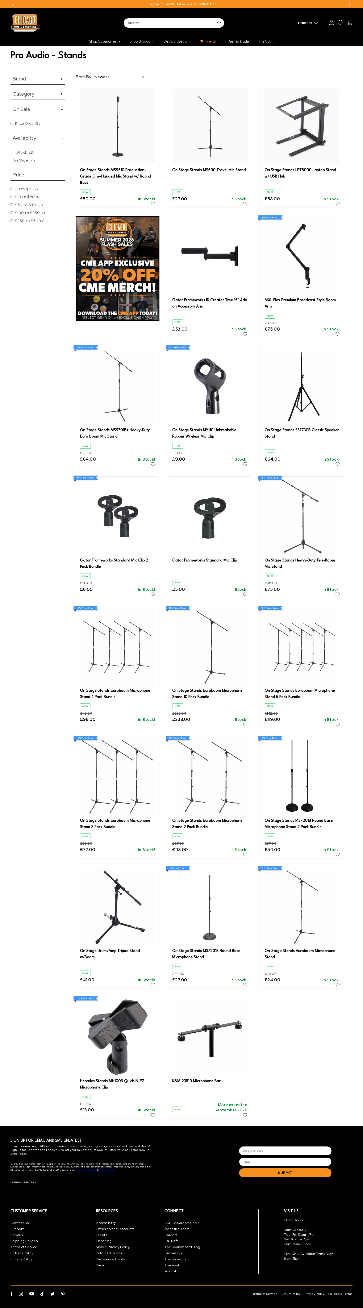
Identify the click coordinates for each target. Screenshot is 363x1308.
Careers (170, 1235)
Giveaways (173, 1253)
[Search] (219, 23)
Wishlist (170, 1271)
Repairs (17, 1235)
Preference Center (111, 1259)
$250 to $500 (30, 220)
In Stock (23, 152)
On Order (24, 160)
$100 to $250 (30, 212)
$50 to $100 (29, 204)
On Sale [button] (38, 109)
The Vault (172, 1265)
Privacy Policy (106, 1170)
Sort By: (84, 77)
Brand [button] (38, 78)
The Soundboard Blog (182, 1247)
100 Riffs (171, 1241)
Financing (104, 1241)
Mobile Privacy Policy (113, 1247)
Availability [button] (38, 138)
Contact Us (20, 1223)
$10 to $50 (28, 196)
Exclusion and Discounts (115, 1229)
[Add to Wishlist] (153, 204)
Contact (305, 23)
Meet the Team (176, 1229)
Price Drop (27, 123)
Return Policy (290, 1294)
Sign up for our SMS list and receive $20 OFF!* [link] (181, 4)
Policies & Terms (109, 1253)
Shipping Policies (24, 1241)
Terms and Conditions (86, 1170)
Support (17, 1229)
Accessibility (106, 1223)
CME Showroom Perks (181, 1223)
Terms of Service (24, 1247)
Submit (285, 1173)
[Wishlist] (340, 22)
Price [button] (38, 174)
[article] (117, 269)
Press (100, 1265)
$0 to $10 (26, 189)
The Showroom (176, 1259)
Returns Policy (22, 1253)
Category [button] (38, 94)
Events (101, 1235)
